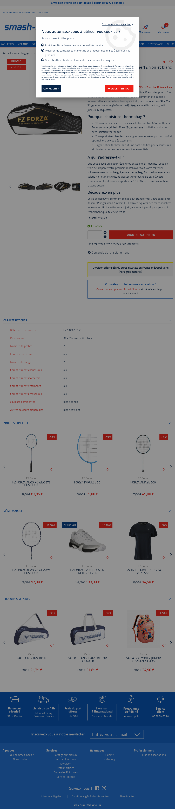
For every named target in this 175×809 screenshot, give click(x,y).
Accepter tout (121, 88)
